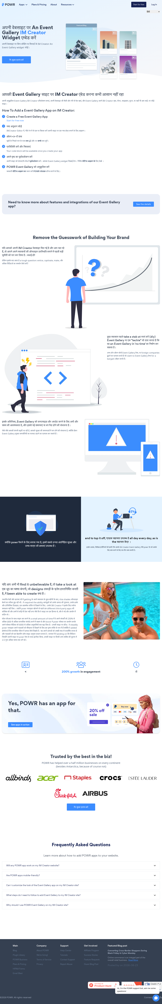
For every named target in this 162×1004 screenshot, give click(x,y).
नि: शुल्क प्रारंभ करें (16, 59)
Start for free (138, 4)
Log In (154, 4)
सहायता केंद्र (123, 542)
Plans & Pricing (39, 4)
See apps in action (20, 724)
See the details (143, 204)
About (53, 4)
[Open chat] (156, 997)
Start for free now (15, 120)
